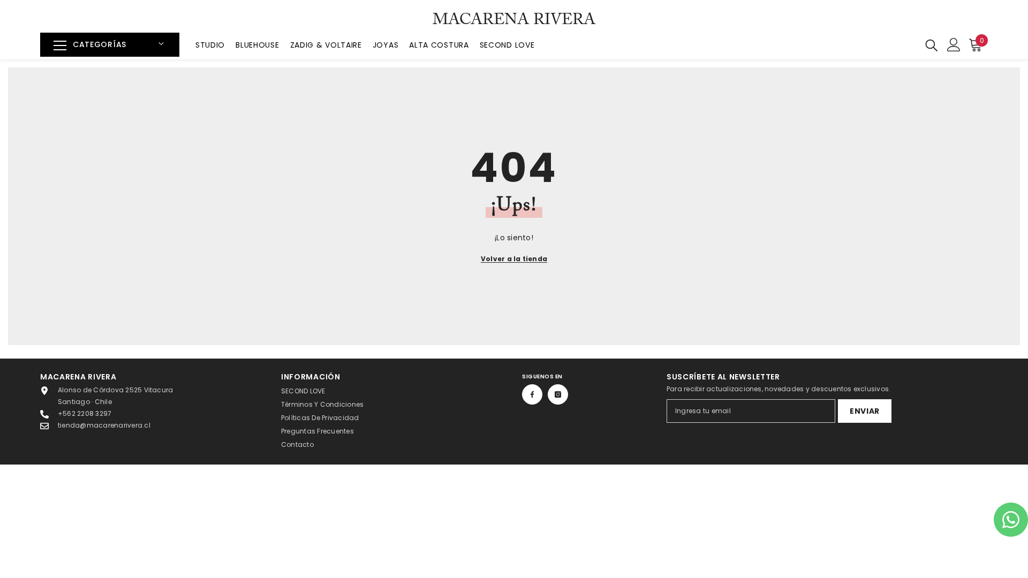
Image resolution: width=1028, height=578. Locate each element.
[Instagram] (558, 394)
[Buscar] (931, 44)
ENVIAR (865, 411)
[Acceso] (954, 44)
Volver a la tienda (514, 258)
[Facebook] (532, 394)
